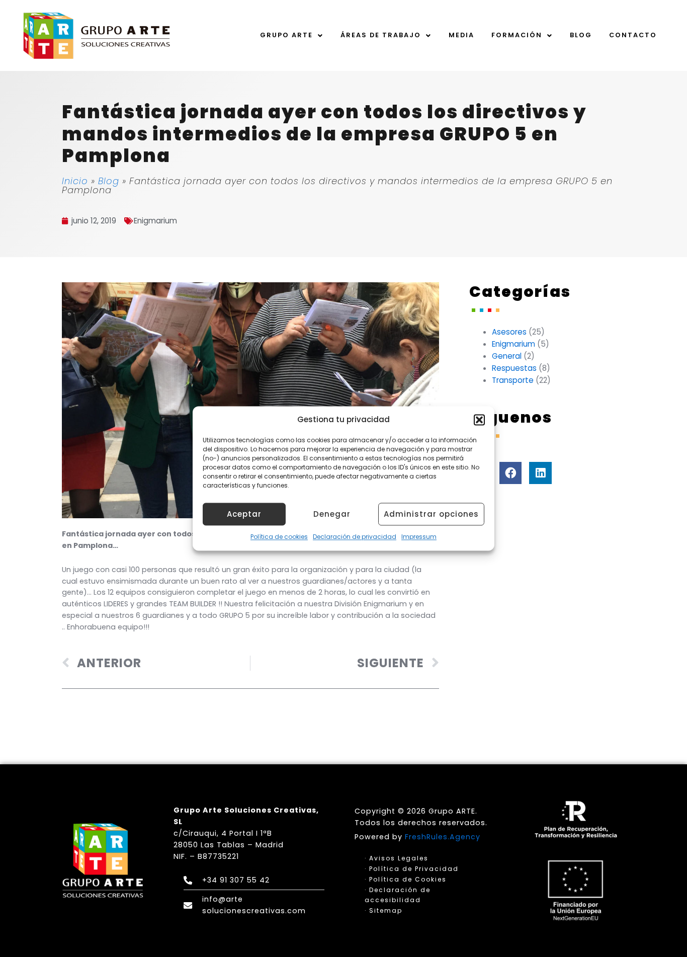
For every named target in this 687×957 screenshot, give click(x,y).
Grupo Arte (286, 35)
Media (461, 35)
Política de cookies (279, 537)
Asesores (509, 332)
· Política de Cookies (406, 879)
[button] (479, 420)
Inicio (75, 181)
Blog (581, 35)
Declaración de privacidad (354, 537)
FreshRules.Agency (442, 837)
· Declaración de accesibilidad (398, 895)
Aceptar (244, 514)
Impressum (419, 537)
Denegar (332, 514)
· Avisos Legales (396, 858)
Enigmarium (155, 220)
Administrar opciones (431, 514)
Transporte (513, 380)
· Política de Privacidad (412, 868)
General (507, 356)
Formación (516, 35)
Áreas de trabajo (380, 35)
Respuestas (514, 368)
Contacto (633, 35)
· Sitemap (383, 910)
